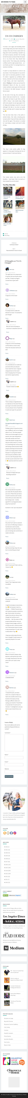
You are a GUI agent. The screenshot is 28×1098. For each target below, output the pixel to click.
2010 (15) (7, 882)
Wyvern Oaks (7, 1045)
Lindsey (11, 594)
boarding (7, 235)
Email (6, 762)
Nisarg (14, 1096)
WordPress (19, 1094)
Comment (8, 732)
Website (7, 769)
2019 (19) (7, 855)
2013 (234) (7, 873)
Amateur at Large (8, 1018)
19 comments (15, 40)
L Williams (12, 290)
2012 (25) (7, 876)
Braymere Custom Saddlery (11, 1024)
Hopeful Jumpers (8, 1033)
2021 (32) (7, 850)
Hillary (11, 543)
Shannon (11, 672)
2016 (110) (7, 864)
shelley (11, 305)
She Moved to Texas (8, 2)
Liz (10, 577)
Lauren (11, 360)
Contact (6, 1030)
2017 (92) (7, 861)
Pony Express (7, 1036)
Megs (10, 338)
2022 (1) (6, 847)
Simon (6, 233)
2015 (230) (7, 867)
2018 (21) (7, 858)
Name (7, 754)
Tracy (10, 649)
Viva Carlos (7, 1042)
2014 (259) (7, 870)
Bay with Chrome (8, 1021)
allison (11, 517)
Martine (11, 687)
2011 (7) (6, 879)
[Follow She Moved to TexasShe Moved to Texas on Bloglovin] (14, 896)
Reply (6, 284)
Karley (11, 484)
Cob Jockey (7, 1027)
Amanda (11, 396)
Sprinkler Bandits (8, 1039)
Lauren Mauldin (19, 39)
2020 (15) (7, 853)
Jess (10, 269)
